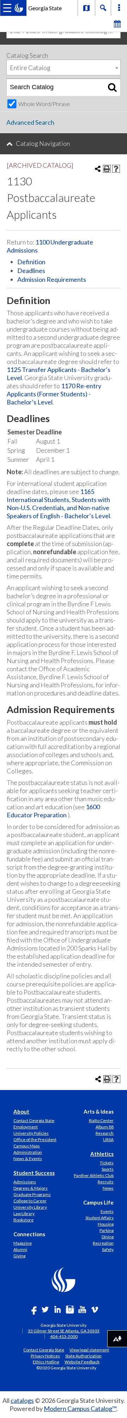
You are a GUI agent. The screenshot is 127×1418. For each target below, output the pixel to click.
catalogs (22, 1400)
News (108, 1188)
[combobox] (63, 67)
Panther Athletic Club (94, 1175)
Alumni (20, 1249)
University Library (30, 1207)
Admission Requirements (51, 279)
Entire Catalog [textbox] (30, 68)
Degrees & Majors (30, 1188)
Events (107, 1211)
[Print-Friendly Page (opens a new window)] (107, 169)
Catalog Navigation (43, 143)
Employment (25, 1126)
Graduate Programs (32, 1194)
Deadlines (31, 270)
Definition (31, 262)
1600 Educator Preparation (53, 811)
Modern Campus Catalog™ (80, 1408)
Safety (108, 1249)
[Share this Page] (98, 169)
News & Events (27, 1158)
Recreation (103, 1243)
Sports (108, 1169)
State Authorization (83, 1355)
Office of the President (34, 1139)
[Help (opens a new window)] (116, 169)
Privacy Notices (45, 1355)
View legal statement (89, 1349)
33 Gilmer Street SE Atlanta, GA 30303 (63, 1330)
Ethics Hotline (46, 1361)
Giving (19, 1255)
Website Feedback (82, 1361)
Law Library (24, 1213)
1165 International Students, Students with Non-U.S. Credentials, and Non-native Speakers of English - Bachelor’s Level (58, 504)
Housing (106, 1224)
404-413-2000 (64, 1336)
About (21, 1111)
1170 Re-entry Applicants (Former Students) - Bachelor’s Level (54, 394)
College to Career (30, 1200)
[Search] (112, 87)
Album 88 (105, 1126)
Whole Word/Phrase (44, 103)
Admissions (24, 1181)
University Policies (31, 1133)
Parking (106, 1230)
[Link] (86, 8)
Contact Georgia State (33, 1120)
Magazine (22, 1243)
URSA (108, 1139)
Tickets (107, 1162)
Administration (27, 1152)
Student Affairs (99, 1217)
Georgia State (45, 8)
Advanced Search (30, 122)
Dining (108, 1236)
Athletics (102, 1154)
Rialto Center (101, 1120)
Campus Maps (26, 1145)
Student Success (34, 1173)
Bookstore (23, 1219)
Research (105, 1133)
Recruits (106, 1181)
